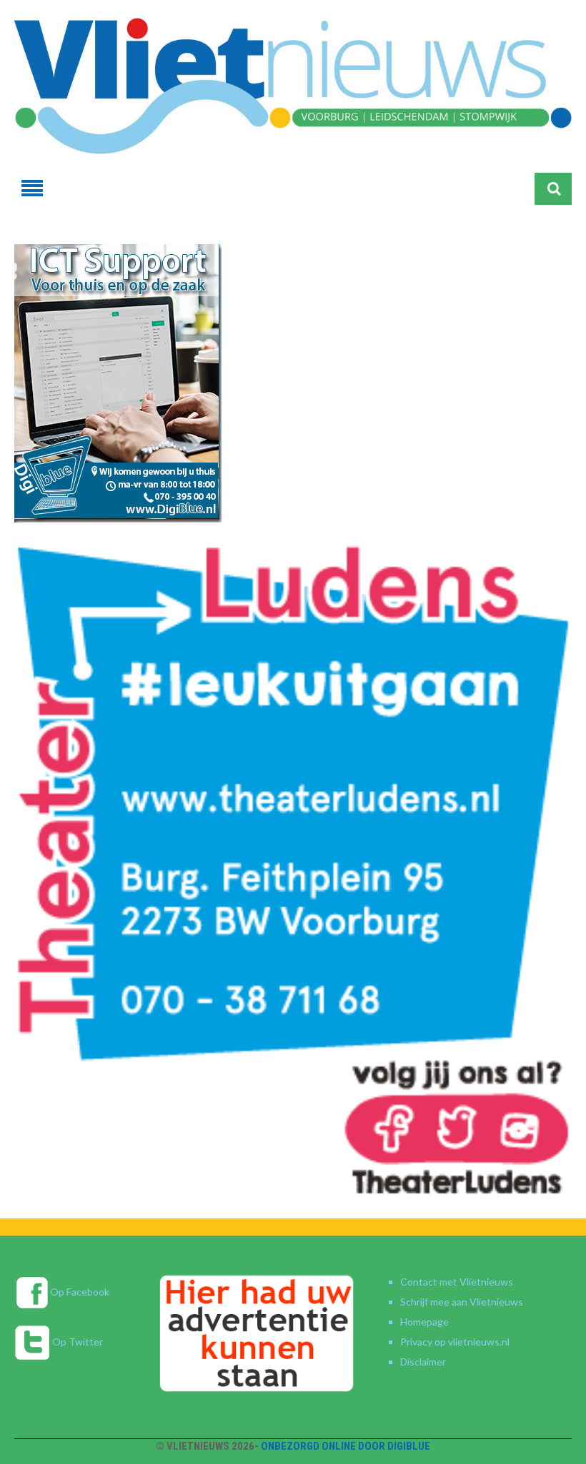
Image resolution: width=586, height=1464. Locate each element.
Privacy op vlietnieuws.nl (455, 1342)
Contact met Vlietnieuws (456, 1282)
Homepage (424, 1322)
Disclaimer (423, 1362)
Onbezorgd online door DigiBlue (345, 1446)
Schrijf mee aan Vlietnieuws (461, 1302)
